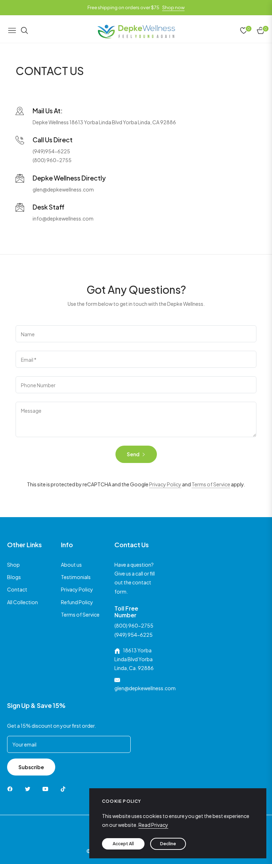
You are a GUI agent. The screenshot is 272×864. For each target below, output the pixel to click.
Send (133, 454)
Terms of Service (211, 484)
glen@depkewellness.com (63, 189)
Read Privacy (153, 825)
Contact (17, 589)
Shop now (173, 7)
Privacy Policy (165, 484)
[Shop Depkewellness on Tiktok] (64, 788)
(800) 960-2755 (52, 160)
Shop (13, 564)
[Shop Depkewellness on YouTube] (47, 788)
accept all (123, 843)
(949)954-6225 (51, 151)
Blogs (14, 577)
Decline (168, 843)
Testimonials (76, 577)
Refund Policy (77, 602)
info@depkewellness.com (63, 218)
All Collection (22, 602)
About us (71, 564)
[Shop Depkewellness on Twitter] (29, 788)
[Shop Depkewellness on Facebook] (11, 788)
